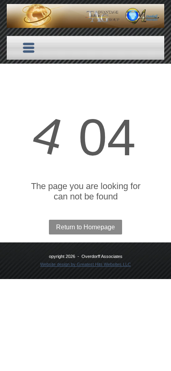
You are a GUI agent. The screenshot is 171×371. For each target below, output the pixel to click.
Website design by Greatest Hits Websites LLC (85, 264)
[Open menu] (29, 48)
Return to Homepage (85, 227)
